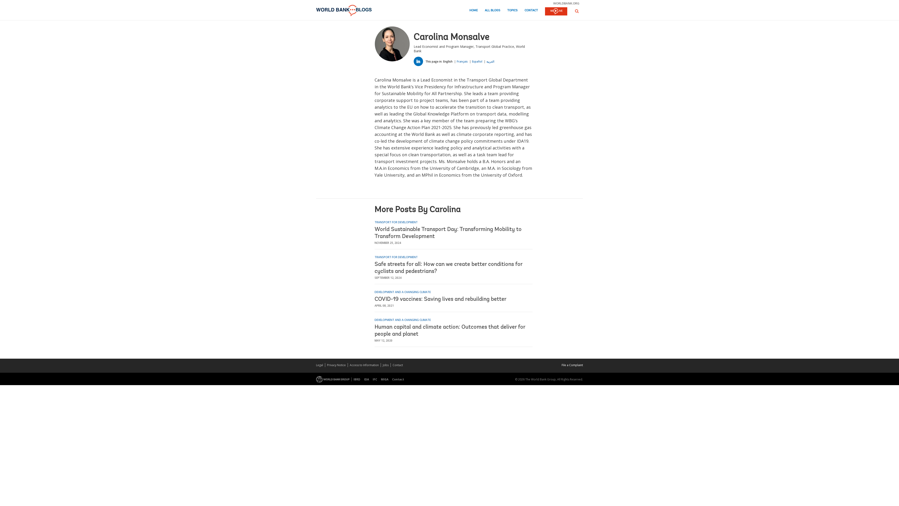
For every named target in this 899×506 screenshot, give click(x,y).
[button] (577, 11)
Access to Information (364, 365)
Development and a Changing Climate (403, 292)
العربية (490, 61)
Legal (319, 365)
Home (473, 10)
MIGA (384, 379)
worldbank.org (566, 3)
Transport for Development (396, 222)
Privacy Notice (336, 365)
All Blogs (492, 10)
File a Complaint (572, 365)
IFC (375, 379)
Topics (512, 10)
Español (477, 61)
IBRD (357, 379)
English (448, 61)
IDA (366, 379)
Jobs (386, 365)
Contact (531, 10)
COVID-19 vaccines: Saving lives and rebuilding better (440, 299)
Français (462, 61)
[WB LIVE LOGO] (556, 11)
